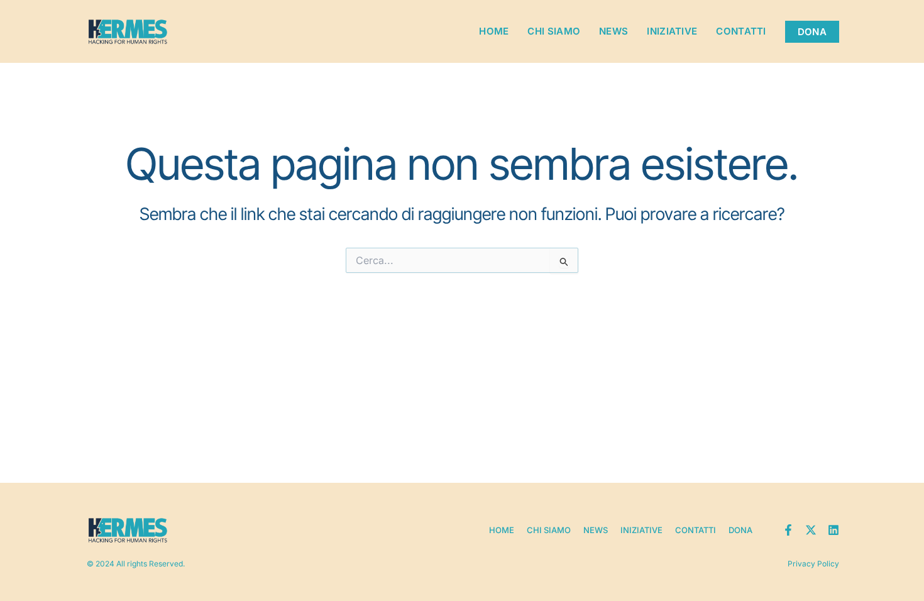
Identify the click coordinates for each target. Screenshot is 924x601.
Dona (740, 530)
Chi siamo (553, 31)
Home (494, 31)
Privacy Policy (813, 563)
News (613, 31)
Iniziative (672, 31)
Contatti (741, 31)
